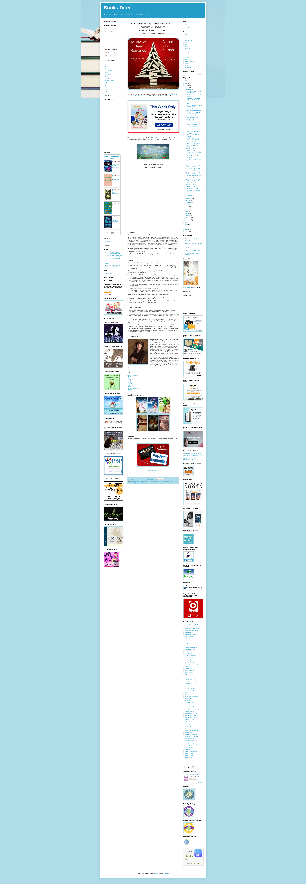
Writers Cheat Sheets (190, 761)
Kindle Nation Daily (189, 690)
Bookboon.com (188, 642)
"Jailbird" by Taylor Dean (192, 188)
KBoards (187, 687)
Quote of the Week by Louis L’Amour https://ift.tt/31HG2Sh (112, 253)
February (188, 217)
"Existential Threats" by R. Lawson (193, 243)
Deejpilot (156, 873)
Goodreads (108, 74)
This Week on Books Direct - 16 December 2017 (194, 106)
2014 (186, 227)
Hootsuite (187, 666)
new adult (187, 53)
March (188, 215)
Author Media (188, 632)
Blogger (167, 873)
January (188, 220)
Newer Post (131, 488)
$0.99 (186, 34)
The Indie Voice (189, 732)
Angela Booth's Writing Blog (192, 628)
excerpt (159, 481)
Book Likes (108, 65)
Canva (186, 651)
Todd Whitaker (116, 167)
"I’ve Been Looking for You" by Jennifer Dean (193, 120)
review (186, 63)
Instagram (107, 76)
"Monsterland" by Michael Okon (194, 163)
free (186, 44)
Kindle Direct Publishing (191, 688)
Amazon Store (188, 26)
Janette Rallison (143, 482)
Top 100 (187, 27)
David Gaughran (189, 661)
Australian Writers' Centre (191, 630)
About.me (107, 63)
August (188, 204)
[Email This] (157, 479)
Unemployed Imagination (191, 740)
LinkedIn (107, 78)
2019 (186, 83)
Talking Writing (188, 725)
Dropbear (113, 177)
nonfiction (187, 57)
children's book (188, 40)
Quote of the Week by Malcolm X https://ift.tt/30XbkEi (113, 259)
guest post (187, 48)
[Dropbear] (108, 186)
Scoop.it (107, 85)
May (187, 211)
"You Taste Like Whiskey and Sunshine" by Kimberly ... (193, 176)
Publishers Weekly (189, 706)
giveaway (167, 481)
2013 (186, 229)
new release (188, 55)
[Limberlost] (108, 200)
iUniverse (187, 674)
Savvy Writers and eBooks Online (193, 709)
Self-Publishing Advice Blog (191, 715)
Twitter (106, 89)
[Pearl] (108, 214)
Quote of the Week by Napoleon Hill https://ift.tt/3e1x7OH (113, 265)
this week (187, 65)
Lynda (190, 776)
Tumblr (107, 87)
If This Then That (189, 668)
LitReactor (187, 692)
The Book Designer (189, 726)
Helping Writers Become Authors (193, 664)
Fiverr (106, 72)
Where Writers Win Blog (191, 743)
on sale (186, 59)
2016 (186, 222)
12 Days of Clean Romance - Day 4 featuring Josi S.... (193, 165)
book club (187, 38)
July (187, 206)
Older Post (175, 488)
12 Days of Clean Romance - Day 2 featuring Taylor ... (193, 172)
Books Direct (118, 7)
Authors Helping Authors (191, 634)
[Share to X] (160, 479)
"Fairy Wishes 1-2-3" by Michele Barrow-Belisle (194, 92)
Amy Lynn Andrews (189, 626)
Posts (107, 52)
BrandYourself (108, 68)
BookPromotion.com (190, 649)
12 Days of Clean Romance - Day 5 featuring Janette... (193, 160)
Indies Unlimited (189, 672)
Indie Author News (189, 670)
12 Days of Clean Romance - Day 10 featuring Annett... (193, 123)
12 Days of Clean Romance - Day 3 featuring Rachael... (193, 169)
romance (149, 482)
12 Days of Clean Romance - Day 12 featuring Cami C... (193, 109)
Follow (105, 28)
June (187, 209)
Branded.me (108, 66)
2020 (186, 81)
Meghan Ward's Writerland (191, 696)
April (187, 213)
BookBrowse (188, 643)
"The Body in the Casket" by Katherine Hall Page (193, 113)
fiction (162, 481)
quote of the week (189, 61)
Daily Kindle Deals (189, 657)
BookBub (187, 645)
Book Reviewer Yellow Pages (192, 640)
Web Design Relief (189, 742)
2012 (186, 231)
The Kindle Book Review (191, 734)
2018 (186, 85)
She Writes (187, 721)
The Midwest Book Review (191, 736)
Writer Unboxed (189, 753)
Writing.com (188, 762)
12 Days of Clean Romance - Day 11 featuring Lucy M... (193, 116)
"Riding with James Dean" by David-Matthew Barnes (193, 99)
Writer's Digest (188, 757)
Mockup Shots (188, 698)
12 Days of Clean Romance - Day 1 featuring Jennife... (193, 180)
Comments (108, 55)
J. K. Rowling (189, 856)
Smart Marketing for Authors (192, 723)
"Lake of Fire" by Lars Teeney (192, 250)
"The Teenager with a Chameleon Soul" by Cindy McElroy (193, 135)
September (189, 202)
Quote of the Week (191, 182)
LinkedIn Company (110, 80)
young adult (188, 67)
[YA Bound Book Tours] (112, 567)
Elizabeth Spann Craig (190, 662)
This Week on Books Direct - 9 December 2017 (193, 149)
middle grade (188, 52)
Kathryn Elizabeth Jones (191, 685)
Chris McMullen (189, 653)
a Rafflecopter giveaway (153, 470)
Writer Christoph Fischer (191, 751)
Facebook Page (109, 70)
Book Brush (188, 638)
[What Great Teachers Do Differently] (108, 171)
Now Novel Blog (189, 702)
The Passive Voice (189, 738)
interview (187, 50)
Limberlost (113, 190)
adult (186, 36)
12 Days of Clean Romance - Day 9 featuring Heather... (193, 130)
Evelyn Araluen (116, 179)
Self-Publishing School (190, 717)
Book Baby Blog (189, 636)
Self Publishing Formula (191, 713)
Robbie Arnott (115, 193)
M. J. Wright (188, 694)
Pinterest (107, 84)
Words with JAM (189, 747)
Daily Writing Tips (189, 659)
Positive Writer (188, 704)
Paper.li (107, 82)
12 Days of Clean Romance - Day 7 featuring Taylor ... (193, 142)
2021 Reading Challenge (193, 774)
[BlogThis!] (158, 479)
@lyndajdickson (107, 241)
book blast (147, 481)
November (189, 198)
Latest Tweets (107, 273)
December (189, 89)
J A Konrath (187, 676)
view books (200, 782)
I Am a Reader (135, 482)
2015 (186, 224)
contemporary (154, 481)
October (188, 200)
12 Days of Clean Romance (138, 481)
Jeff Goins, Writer (189, 680)
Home (153, 488)
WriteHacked (188, 749)
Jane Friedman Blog (190, 678)
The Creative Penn (189, 728)
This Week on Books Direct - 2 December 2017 (193, 185)
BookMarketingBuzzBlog (191, 647)
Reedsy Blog (188, 707)
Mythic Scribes (188, 700)
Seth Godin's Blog (189, 719)
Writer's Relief (188, 759)
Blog (186, 24)
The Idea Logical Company (191, 730)
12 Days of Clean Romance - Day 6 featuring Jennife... (193, 153)
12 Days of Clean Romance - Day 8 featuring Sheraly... (193, 139)
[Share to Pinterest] (163, 479)
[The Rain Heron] (108, 228)
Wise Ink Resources (190, 745)
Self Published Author (190, 711)
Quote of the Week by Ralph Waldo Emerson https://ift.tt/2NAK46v (114, 256)
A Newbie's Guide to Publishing (192, 624)
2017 (186, 87)
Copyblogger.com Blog (190, 655)
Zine (106, 91)
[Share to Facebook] (161, 479)
